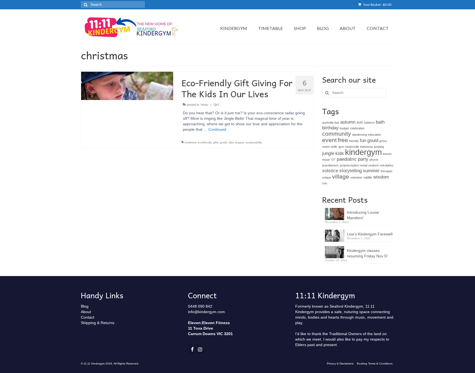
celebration (357, 128)
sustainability (254, 142)
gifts (215, 142)
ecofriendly (204, 142)
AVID (360, 122)
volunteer (356, 177)
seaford (373, 165)
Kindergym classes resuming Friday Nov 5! (367, 253)
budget (344, 128)
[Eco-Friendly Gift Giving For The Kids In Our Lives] (127, 85)
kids (231, 142)
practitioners (330, 165)
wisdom (381, 177)
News (204, 104)
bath (380, 122)
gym (341, 146)
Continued (217, 129)
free (343, 140)
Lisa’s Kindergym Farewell (370, 234)
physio (373, 159)
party (363, 159)
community (336, 133)
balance (369, 122)
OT (333, 159)
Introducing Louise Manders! (363, 215)
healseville (352, 146)
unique (326, 177)
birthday (330, 127)
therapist (386, 171)
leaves (387, 153)
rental (363, 165)
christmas (190, 142)
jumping (379, 146)
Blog (85, 306)
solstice (330, 170)
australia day (330, 122)
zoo (324, 183)
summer (371, 170)
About (86, 312)
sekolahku (386, 165)
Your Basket (377, 4)
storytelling (350, 170)
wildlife (368, 177)
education (374, 134)
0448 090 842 (200, 306)
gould (223, 142)
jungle (328, 153)
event (329, 140)
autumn (347, 122)
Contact (87, 317)
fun (363, 140)
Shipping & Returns (97, 323)
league (239, 142)
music (326, 159)
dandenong (359, 134)
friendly (354, 141)
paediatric (347, 159)
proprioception (349, 165)
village (340, 176)
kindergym (363, 152)
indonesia (366, 146)
